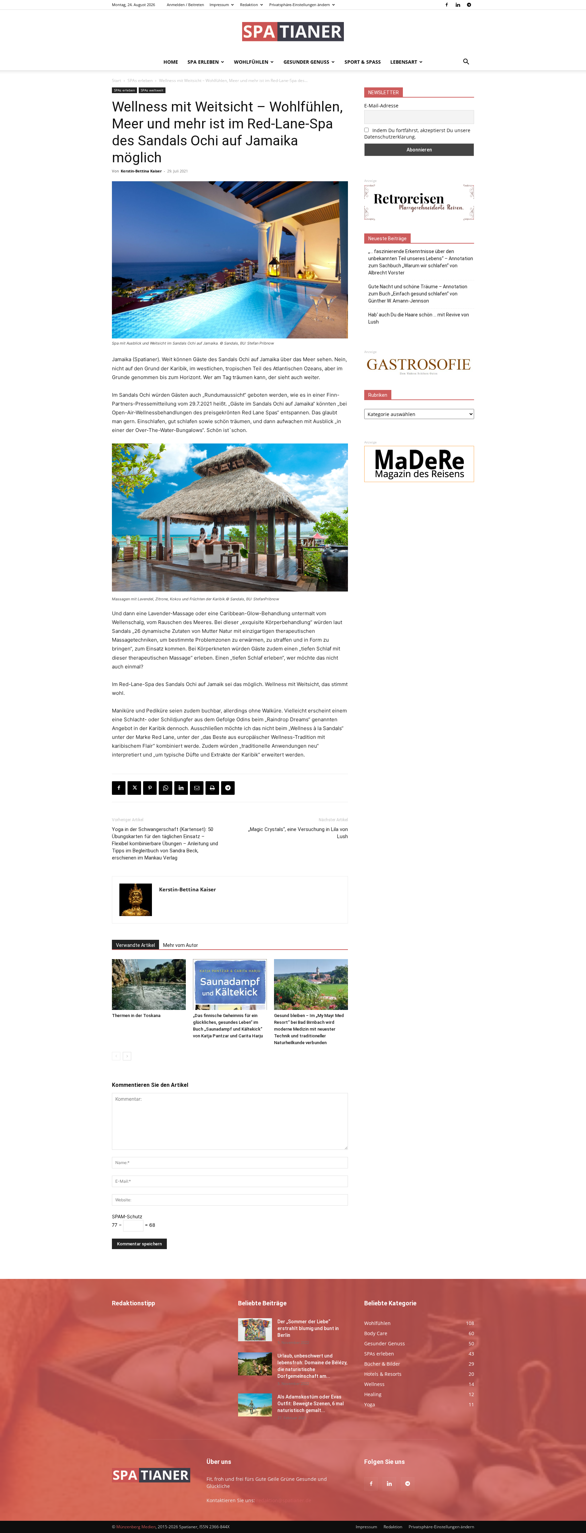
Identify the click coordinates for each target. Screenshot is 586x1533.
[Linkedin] (458, 4)
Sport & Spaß (363, 62)
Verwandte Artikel (135, 945)
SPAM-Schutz (127, 1216)
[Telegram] (469, 4)
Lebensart (403, 62)
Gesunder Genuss (306, 62)
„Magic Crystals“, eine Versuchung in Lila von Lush (298, 833)
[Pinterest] (150, 788)
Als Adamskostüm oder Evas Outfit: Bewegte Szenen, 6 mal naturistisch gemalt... (310, 1403)
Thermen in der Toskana (136, 1015)
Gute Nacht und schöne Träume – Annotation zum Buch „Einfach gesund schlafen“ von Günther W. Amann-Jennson (417, 294)
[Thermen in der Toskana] (149, 984)
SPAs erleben (140, 80)
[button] (466, 62)
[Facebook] (447, 4)
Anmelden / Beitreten (185, 4)
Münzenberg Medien (136, 1527)
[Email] (196, 788)
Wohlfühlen (251, 62)
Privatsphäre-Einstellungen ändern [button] (299, 4)
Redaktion (249, 4)
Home (170, 62)
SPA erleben (203, 62)
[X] (134, 788)
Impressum (219, 4)
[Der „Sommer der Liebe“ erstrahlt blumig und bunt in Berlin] (255, 1330)
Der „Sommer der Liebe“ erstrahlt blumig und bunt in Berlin (308, 1328)
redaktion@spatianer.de (283, 1500)
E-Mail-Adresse (381, 105)
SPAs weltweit (152, 90)
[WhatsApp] (165, 788)
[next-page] (127, 1056)
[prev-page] (116, 1056)
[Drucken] (212, 788)
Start (116, 80)
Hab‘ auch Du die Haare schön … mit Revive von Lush (418, 318)
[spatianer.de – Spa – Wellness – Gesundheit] (293, 32)
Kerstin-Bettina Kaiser (141, 170)
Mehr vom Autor (180, 945)
